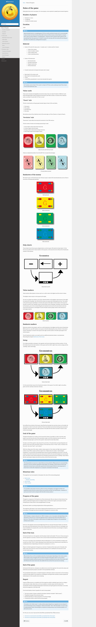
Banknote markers (6, 43)
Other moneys (28, 482)
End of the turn (5, 53)
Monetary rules (5, 49)
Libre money (27, 481)
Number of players (6, 29)
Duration (4, 31)
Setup (3, 45)
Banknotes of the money (7, 37)
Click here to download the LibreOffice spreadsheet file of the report (40, 615)
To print (3, 59)
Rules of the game (5, 27)
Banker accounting (30, 479)
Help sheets (4, 39)
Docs (24, 2)
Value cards (4, 35)
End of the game (5, 55)
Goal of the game (5, 47)
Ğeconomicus (10, 1)
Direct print (4, 60)
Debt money (27, 478)
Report (3, 57)
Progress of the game (6, 51)
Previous (27, 620)
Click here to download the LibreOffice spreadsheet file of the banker (40, 617)
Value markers (5, 41)
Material (4, 33)
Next (65, 620)
